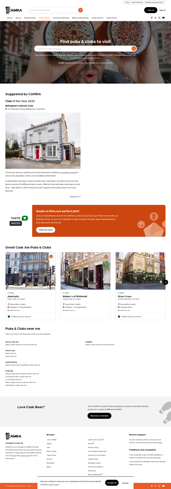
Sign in (162, 10)
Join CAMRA (52, 440)
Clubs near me (11, 356)
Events (49, 459)
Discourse (92, 471)
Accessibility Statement (97, 451)
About (49, 443)
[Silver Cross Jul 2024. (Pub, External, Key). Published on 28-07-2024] (140, 286)
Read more (74, 196)
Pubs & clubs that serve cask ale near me (21, 344)
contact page (25, 455)
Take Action (51, 455)
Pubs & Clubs (52, 451)
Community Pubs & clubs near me (18, 376)
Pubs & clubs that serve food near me (100, 344)
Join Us (150, 10)
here (160, 442)
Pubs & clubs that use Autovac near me (20, 382)
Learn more (53, 484)
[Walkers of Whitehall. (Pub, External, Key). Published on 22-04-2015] (85, 286)
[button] (165, 282)
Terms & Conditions (95, 467)
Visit (48, 447)
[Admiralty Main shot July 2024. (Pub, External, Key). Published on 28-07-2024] (30, 286)
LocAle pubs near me (13, 379)
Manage (125, 483)
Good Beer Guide (68, 172)
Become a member (99, 415)
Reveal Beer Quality (18, 304)
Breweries (51, 463)
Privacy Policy (93, 447)
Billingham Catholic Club (19, 105)
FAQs (14, 455)
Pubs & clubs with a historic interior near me (22, 374)
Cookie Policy (93, 459)
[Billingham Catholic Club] (42, 141)
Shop (127, 2)
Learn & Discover (137, 2)
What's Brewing (94, 474)
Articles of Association (97, 455)
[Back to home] (13, 10)
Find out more (45, 230)
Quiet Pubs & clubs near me (16, 385)
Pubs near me (10, 353)
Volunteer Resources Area (154, 2)
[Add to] (51, 256)
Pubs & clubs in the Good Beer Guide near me (22, 365)
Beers (49, 467)
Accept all (112, 483)
